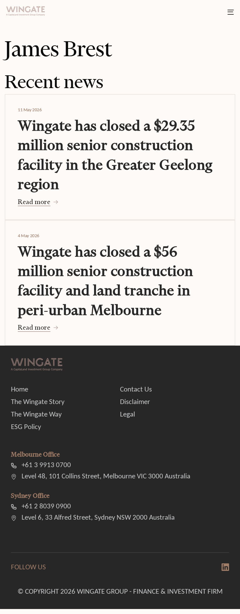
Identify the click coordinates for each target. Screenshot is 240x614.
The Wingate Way (36, 414)
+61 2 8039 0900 (46, 506)
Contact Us (136, 389)
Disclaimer (135, 402)
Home (19, 389)
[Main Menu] (231, 12)
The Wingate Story (37, 402)
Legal (127, 414)
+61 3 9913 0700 (46, 465)
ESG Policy (26, 427)
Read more (34, 201)
